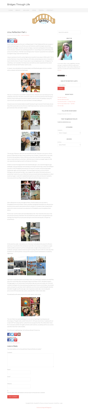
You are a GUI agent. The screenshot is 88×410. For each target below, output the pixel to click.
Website (9, 383)
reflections (17, 342)
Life (14, 342)
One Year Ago (61, 105)
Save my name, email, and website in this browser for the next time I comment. (26, 392)
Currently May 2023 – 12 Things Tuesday (66, 101)
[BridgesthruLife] (12, 334)
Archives (59, 142)
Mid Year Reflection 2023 (63, 99)
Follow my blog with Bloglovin (44, 407)
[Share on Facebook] (8, 41)
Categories (60, 130)
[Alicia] (15, 334)
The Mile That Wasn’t (62, 97)
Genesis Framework (49, 403)
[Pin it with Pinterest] (15, 41)
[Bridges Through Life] (8, 334)
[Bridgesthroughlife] (19, 334)
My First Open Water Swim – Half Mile (66, 103)
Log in (61, 403)
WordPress (56, 403)
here (60, 70)
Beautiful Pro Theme (38, 403)
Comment (9, 352)
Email (9, 376)
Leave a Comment (25, 35)
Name (9, 369)
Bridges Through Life (18, 4)
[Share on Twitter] (12, 41)
